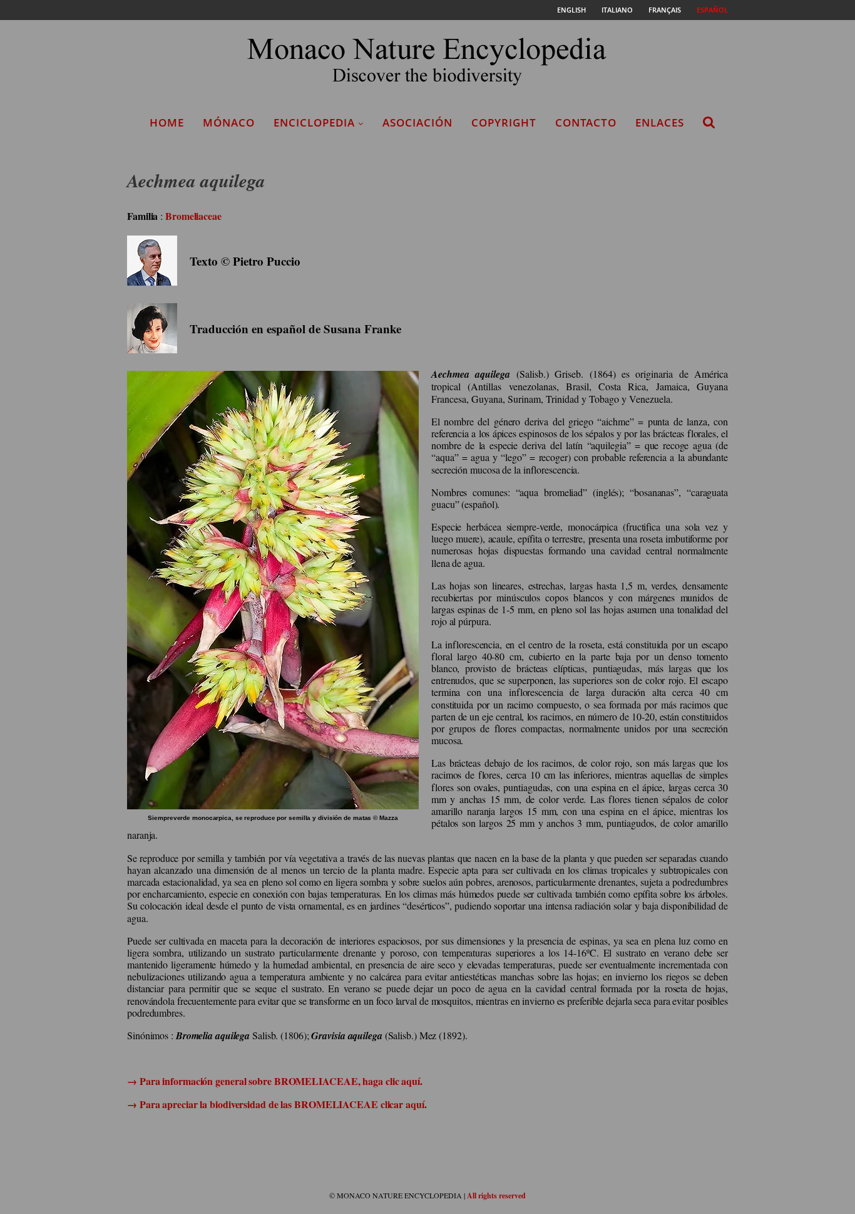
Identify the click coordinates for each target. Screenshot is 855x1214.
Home (167, 122)
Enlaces (659, 122)
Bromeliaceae (193, 216)
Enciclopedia (314, 122)
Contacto (586, 122)
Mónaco (229, 122)
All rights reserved (496, 1195)
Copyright (503, 122)
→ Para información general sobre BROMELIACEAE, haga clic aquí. (274, 1081)
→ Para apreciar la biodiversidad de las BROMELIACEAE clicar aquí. (277, 1104)
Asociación (417, 122)
